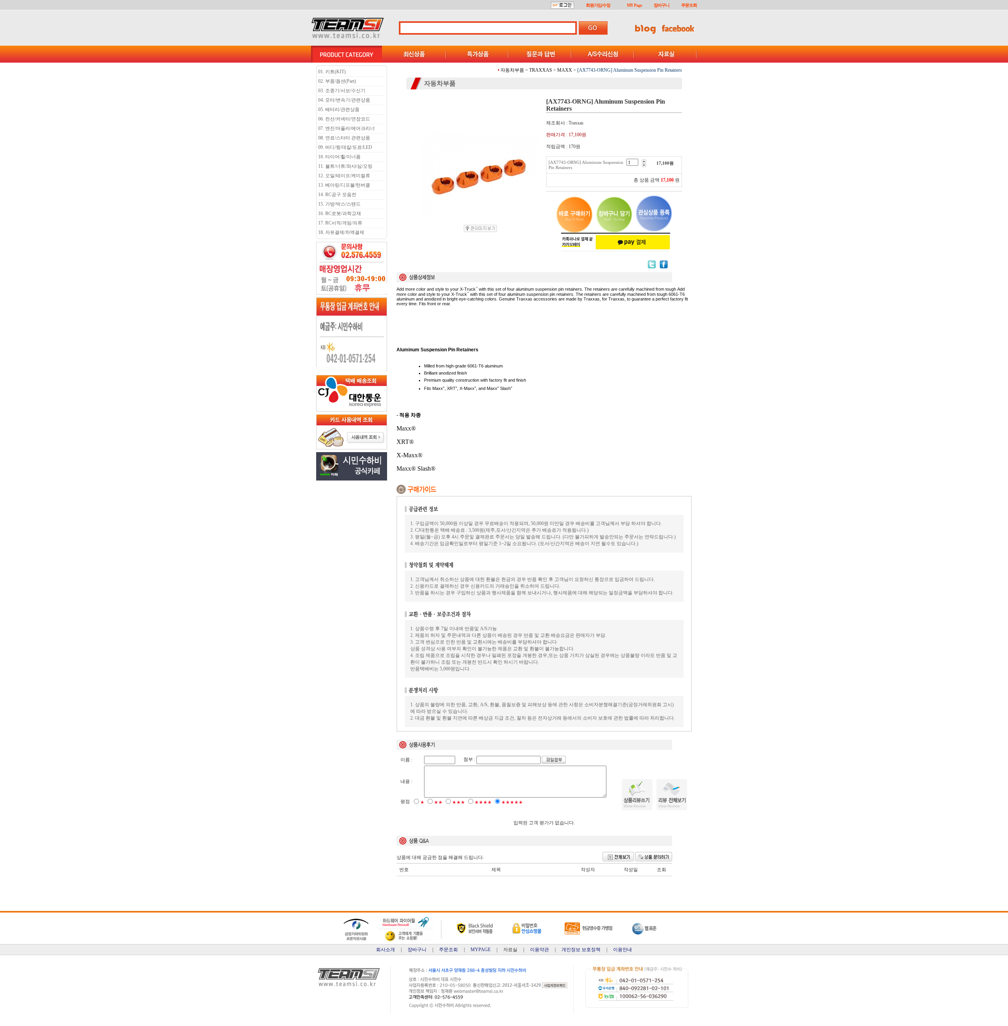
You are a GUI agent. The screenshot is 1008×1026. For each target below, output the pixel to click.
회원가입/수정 (598, 5)
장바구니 (661, 5)
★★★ (458, 802)
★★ (438, 802)
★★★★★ (512, 802)
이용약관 (539, 949)
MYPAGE (481, 949)
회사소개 (385, 949)
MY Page (634, 5)
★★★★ (483, 802)
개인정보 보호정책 (580, 949)
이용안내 (622, 949)
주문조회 (689, 5)
